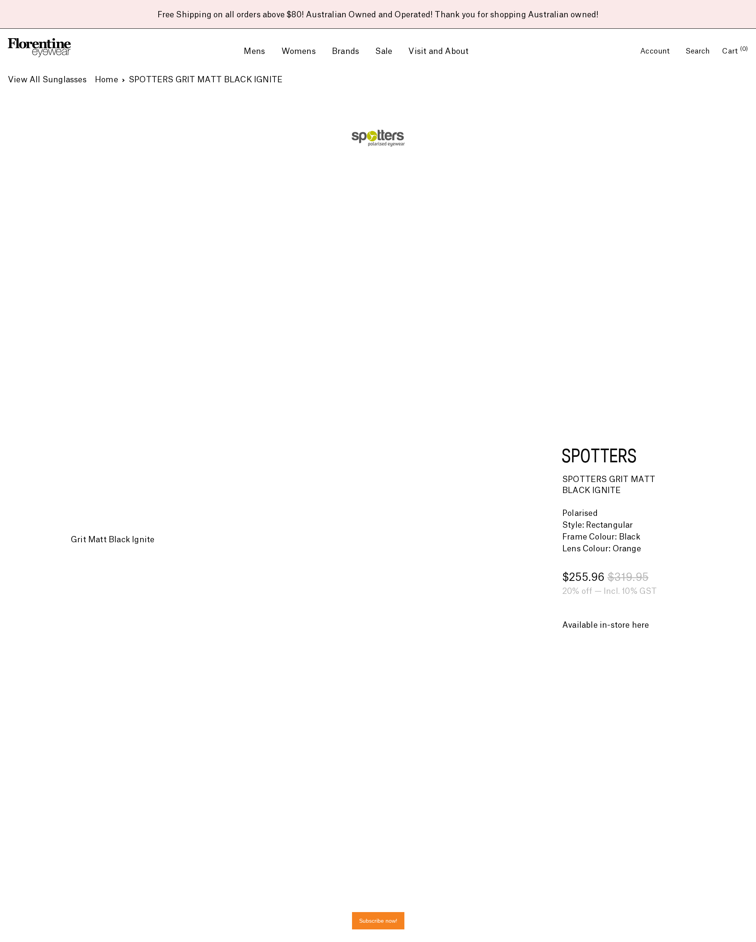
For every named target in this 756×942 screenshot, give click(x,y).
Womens (299, 52)
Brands (345, 52)
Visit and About (438, 52)
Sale (383, 52)
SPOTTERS (599, 455)
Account (656, 51)
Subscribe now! (378, 921)
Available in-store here (605, 625)
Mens (254, 52)
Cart (735, 51)
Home (106, 80)
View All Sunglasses (47, 80)
